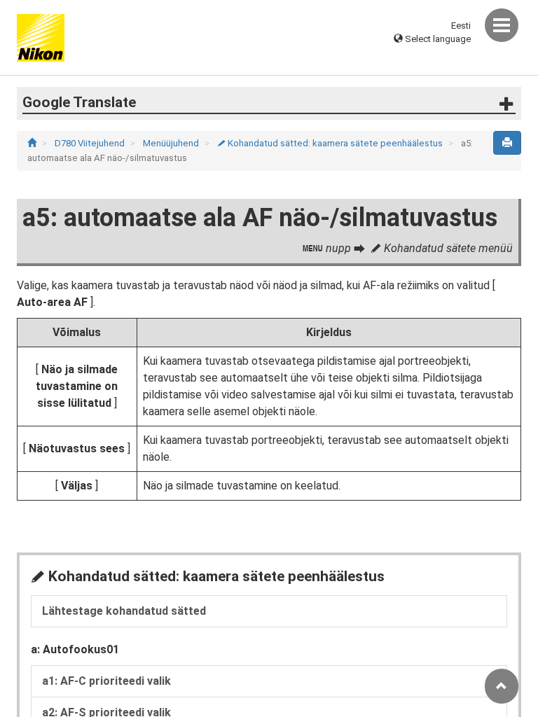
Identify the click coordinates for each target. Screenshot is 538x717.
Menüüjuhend (172, 143)
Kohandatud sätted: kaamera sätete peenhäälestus (331, 143)
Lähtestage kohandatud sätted (124, 611)
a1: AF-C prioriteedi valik (106, 681)
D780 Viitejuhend (91, 143)
